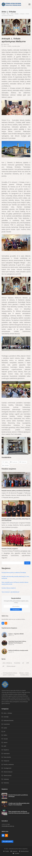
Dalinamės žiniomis (8, 720)
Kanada (6, 739)
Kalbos (5, 735)
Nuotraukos (7, 753)
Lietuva (5, 742)
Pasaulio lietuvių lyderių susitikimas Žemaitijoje (16, 490)
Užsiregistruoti (16, 609)
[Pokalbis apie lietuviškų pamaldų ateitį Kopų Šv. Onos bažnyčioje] (16, 508)
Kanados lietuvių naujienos (10, 548)
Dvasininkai (17, 663)
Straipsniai (6, 761)
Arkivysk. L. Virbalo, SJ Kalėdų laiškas (24, 674)
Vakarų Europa (7, 775)
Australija (14, 46)
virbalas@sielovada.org (8, 826)
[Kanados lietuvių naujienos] (16, 538)
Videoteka (6, 783)
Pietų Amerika (7, 757)
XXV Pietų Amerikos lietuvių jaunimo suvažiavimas (9, 674)
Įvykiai (18, 46)
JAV (23, 663)
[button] (29, 4)
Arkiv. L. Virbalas (7, 46)
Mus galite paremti (7, 841)
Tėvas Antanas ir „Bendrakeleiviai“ (10, 592)
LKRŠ (27, 663)
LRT (3, 666)
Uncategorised (7, 768)
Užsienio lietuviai (11, 666)
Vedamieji (6, 779)
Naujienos (6, 750)
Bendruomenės (25, 851)
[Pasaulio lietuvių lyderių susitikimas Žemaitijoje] (16, 480)
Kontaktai (17, 853)
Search (27, 563)
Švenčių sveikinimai (9, 764)
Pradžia (7, 851)
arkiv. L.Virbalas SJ (7, 663)
